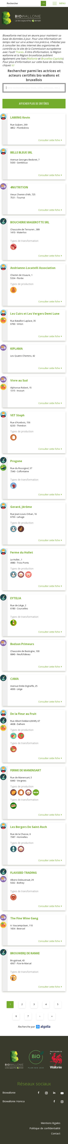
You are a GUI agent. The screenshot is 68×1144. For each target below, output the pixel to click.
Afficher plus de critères (34, 103)
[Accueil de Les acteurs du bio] (22, 18)
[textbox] (34, 88)
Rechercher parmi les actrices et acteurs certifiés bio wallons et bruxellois (34, 75)
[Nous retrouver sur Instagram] (46, 1092)
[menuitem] (50, 1123)
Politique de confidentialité (44, 1128)
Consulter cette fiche (49, 140)
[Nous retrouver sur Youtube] (62, 1092)
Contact (55, 1133)
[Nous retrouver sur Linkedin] (54, 1092)
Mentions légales (50, 1123)
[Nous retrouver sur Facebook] (38, 1092)
